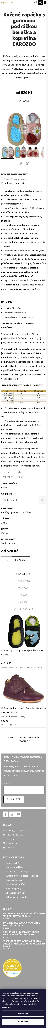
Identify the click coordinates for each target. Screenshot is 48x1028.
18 (2, 725)
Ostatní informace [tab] (23, 608)
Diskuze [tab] (23, 594)
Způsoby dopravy (14, 880)
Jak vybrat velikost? (15, 867)
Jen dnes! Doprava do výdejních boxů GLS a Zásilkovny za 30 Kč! (24, 915)
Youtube (10, 847)
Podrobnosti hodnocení (12, 183)
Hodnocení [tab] (23, 587)
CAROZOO (6, 487)
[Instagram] (12, 814)
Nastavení (23, 1013)
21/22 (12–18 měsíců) (27, 667)
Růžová (4, 533)
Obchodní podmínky (15, 893)
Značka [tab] (23, 601)
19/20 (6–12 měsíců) (9, 667)
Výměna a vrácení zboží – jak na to (22, 875)
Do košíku (24, 101)
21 (15, 725)
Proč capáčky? (12, 863)
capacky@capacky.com (17, 830)
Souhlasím (23, 1021)
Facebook (10, 839)
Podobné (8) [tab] (23, 580)
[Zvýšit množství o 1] (9, 558)
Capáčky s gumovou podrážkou (16, 512)
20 (11, 725)
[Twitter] (27, 164)
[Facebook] (21, 164)
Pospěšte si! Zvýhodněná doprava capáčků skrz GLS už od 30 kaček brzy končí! (24, 944)
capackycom (12, 843)
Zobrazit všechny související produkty (24, 739)
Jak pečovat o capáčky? (17, 871)
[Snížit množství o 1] (9, 562)
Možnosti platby (13, 888)
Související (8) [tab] (23, 573)
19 (6, 725)
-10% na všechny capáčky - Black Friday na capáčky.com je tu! (21, 933)
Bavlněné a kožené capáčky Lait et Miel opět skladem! (22, 924)
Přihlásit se (13, 799)
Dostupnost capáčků (15, 884)
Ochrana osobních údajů (17, 897)
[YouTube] (18, 814)
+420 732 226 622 (14, 834)
